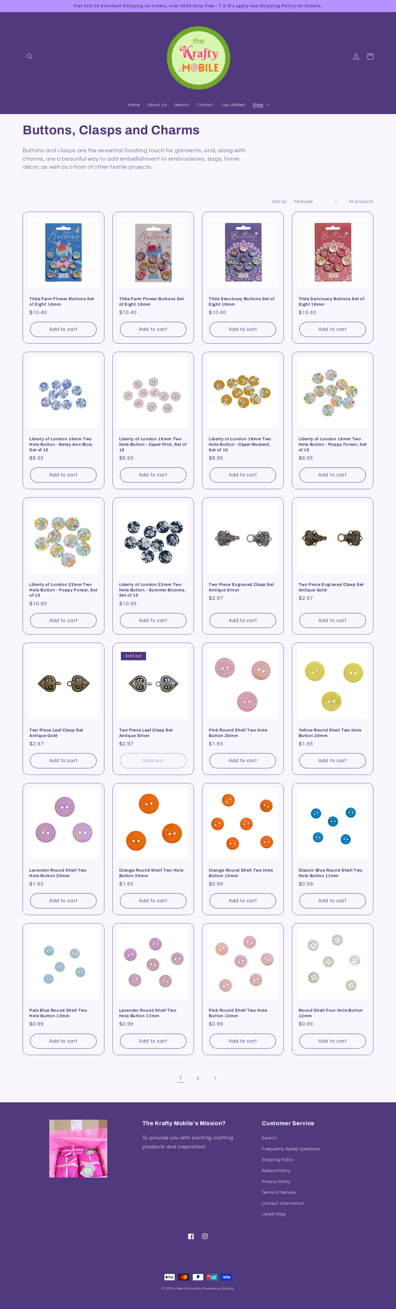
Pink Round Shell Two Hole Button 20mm (238, 733)
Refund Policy (276, 1170)
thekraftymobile (188, 1288)
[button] (30, 56)
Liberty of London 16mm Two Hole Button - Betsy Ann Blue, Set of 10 (61, 444)
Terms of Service (279, 1192)
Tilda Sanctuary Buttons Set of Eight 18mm (332, 301)
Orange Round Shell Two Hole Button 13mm (241, 873)
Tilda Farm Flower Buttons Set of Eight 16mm (61, 301)
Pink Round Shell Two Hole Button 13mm (238, 1013)
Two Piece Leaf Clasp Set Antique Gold (56, 733)
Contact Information (283, 1203)
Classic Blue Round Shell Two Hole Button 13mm (331, 873)
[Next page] (215, 1078)
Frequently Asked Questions (291, 1149)
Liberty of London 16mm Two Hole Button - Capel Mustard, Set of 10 (240, 444)
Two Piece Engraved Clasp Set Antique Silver (241, 587)
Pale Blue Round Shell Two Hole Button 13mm (58, 1013)
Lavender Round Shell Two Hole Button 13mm (148, 1013)
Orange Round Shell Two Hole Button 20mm (151, 873)
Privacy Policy (276, 1181)
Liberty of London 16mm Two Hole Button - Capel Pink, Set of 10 (153, 444)
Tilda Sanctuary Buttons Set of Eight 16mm (242, 301)
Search (269, 1138)
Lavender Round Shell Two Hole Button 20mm (58, 873)
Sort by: (280, 201)
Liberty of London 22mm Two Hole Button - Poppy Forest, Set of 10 (63, 589)
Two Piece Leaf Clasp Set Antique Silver (146, 733)
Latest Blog (274, 1214)
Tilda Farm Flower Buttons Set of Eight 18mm (151, 301)
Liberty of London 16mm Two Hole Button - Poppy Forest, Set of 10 (333, 444)
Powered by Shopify (218, 1288)
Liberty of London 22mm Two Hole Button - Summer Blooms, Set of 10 (152, 589)
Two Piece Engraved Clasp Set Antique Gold (331, 587)
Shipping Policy (277, 1159)
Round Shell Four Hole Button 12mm (331, 1013)
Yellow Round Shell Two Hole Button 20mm (330, 733)
